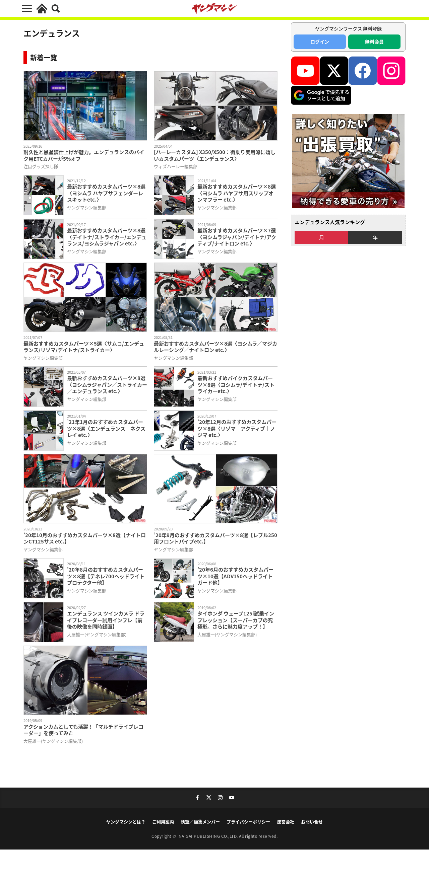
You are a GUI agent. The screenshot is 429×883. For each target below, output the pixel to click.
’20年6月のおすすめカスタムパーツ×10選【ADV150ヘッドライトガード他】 (235, 576)
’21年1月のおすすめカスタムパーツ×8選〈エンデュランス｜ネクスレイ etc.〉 (106, 428)
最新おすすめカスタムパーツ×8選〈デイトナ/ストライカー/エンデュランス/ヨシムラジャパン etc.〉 (106, 237)
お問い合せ (312, 821)
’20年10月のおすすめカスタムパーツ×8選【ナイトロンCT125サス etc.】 (84, 538)
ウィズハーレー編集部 (175, 166)
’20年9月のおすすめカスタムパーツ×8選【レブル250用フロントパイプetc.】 (215, 538)
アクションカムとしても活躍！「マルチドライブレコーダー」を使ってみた (83, 729)
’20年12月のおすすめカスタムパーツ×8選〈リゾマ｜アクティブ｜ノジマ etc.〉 (237, 428)
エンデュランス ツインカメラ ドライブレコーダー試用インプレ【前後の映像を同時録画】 (105, 620)
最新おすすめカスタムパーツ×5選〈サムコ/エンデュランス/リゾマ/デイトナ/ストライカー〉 (83, 346)
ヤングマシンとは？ (125, 821)
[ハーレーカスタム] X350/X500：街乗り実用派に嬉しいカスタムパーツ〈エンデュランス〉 (214, 155)
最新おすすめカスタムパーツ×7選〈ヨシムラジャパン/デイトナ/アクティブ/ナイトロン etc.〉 (236, 237)
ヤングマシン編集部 (86, 207)
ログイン (319, 41)
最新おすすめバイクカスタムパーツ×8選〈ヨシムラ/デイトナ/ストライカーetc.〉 (235, 384)
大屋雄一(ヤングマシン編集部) (96, 634)
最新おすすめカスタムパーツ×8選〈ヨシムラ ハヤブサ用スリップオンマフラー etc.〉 (236, 193)
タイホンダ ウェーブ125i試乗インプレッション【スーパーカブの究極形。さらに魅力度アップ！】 (235, 620)
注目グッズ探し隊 (40, 166)
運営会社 (285, 821)
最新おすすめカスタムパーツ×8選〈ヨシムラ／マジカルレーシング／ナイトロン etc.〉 (215, 346)
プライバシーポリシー (248, 821)
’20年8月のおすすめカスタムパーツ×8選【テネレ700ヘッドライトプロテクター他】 (105, 576)
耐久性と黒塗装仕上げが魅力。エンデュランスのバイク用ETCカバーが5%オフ (83, 155)
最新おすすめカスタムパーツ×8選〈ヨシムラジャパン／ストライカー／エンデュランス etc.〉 (107, 384)
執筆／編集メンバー (200, 821)
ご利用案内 (163, 821)
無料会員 (374, 41)
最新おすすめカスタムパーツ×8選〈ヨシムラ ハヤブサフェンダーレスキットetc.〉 (106, 193)
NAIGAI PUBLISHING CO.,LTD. (209, 836)
